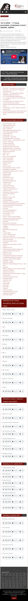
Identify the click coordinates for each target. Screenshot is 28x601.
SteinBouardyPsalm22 (8, 161)
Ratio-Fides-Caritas (7, 294)
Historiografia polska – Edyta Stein (11, 138)
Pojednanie (5, 242)
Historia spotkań (4, 16)
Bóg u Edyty (6, 286)
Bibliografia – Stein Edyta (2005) (11, 202)
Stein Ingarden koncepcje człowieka (11, 167)
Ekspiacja (5, 267)
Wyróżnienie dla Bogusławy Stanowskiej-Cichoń (15, 111)
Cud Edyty (5, 208)
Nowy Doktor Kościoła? (9, 211)
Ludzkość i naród (7, 190)
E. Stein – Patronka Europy (9, 234)
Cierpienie (5, 288)
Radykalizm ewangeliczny (9, 293)
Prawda (5, 246)
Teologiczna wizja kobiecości (10, 189)
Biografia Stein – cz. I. (8, 135)
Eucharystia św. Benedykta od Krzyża (12, 130)
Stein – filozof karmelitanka (9, 156)
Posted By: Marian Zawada (7, 31)
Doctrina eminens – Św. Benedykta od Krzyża (14, 140)
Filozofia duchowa (7, 254)
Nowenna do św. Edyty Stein (10, 223)
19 (3, 584)
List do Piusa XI (6, 215)
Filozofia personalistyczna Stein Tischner (13, 171)
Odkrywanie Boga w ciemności (10, 291)
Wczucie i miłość (7, 166)
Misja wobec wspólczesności (10, 229)
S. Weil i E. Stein (6, 184)
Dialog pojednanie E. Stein (9, 125)
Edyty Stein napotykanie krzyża (10, 276)
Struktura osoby (7, 172)
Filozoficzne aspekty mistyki (10, 241)
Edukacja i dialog (7, 174)
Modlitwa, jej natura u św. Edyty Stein (12, 148)
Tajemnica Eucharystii (8, 185)
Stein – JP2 (5, 154)
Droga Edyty (6, 285)
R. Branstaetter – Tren (8, 213)
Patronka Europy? (7, 182)
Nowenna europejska (8, 158)
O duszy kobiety (7, 233)
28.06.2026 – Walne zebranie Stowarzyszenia (14, 88)
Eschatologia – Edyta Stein (9, 136)
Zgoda (14, 598)
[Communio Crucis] (2, 12)
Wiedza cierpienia (7, 163)
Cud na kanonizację (8, 289)
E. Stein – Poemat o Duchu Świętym (11, 216)
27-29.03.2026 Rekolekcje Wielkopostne (12, 96)
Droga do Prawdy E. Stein (9, 123)
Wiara (4, 231)
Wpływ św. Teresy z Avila (9, 197)
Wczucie (5, 195)
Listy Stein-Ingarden (7, 200)
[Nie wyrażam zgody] (26, 595)
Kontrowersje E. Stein (8, 127)
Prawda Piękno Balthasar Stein (10, 132)
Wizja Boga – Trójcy (8, 260)
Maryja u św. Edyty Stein (8, 151)
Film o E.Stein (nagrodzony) (9, 210)
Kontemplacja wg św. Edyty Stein (11, 146)
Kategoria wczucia (7, 247)
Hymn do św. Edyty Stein (9, 236)
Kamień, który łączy (8, 206)
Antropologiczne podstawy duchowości (13, 255)
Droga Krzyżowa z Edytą (9, 187)
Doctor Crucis (6, 153)
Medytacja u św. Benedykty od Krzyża (12, 149)
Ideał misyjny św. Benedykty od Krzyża (12, 244)
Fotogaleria (6, 228)
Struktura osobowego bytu (9, 180)
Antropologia (6, 283)
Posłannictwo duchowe (9, 272)
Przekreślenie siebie (7, 278)
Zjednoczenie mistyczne (9, 193)
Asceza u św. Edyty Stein (9, 145)
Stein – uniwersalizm (8, 159)
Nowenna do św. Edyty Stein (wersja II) (12, 218)
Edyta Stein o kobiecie (8, 262)
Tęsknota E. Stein (7, 280)
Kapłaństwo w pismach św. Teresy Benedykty (14, 237)
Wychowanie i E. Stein (8, 177)
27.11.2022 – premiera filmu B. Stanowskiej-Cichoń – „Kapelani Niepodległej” (13, 73)
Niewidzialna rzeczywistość (9, 169)
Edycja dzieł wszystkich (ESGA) (10, 192)
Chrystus (5, 164)
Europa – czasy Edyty (8, 141)
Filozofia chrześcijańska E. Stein (11, 219)
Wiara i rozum (6, 281)
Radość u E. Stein (7, 252)
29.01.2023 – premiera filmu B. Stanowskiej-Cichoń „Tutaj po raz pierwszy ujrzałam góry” (15, 78)
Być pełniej (5, 221)
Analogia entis (6, 176)
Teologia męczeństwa (8, 143)
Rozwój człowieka (7, 198)
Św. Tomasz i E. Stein (8, 179)
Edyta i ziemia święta (8, 239)
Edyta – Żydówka (7, 128)
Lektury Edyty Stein (7, 133)
